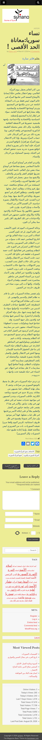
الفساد (28, 578)
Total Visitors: (26, 705)
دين (15, 594)
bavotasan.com (33, 738)
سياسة (33, 598)
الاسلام (17, 570)
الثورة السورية (27, 574)
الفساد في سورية (10, 578)
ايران (15, 581)
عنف (12, 598)
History (37, 28)
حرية (27, 590)
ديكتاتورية (31, 594)
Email (37, 520)
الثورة (11, 569)
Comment (35, 489)
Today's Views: (27, 693)
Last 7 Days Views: (24, 699)
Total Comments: (25, 715)
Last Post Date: (17, 721)
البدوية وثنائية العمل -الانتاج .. (26, 664)
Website (36, 526)
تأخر (26, 586)
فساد (30, 600)
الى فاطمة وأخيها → (31, 466)
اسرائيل (14, 566)
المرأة (31, 582)
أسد (35, 566)
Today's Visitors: (27, 696)
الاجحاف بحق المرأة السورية (24, 451)
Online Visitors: (29, 689)
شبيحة (28, 597)
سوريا (9, 594)
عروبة (16, 598)
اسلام (9, 565)
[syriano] (15, 14)
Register (33, 616)
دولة (8, 590)
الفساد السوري (20, 578)
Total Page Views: (28, 709)
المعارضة (23, 581)
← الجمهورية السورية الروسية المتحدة (12, 466)
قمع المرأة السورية (15, 455)
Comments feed (30, 626)
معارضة (21, 600)
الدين (15, 574)
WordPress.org (31, 629)
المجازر (35, 582)
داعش (13, 589)
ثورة (21, 586)
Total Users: (27, 718)
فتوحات (9, 598)
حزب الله (21, 590)
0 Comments (35, 51)
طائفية (21, 597)
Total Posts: (28, 712)
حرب (15, 586)
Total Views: (26, 702)
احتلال (27, 566)
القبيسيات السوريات (29, 654)
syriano (20, 736)
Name (36, 514)
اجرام (31, 566)
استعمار (19, 566)
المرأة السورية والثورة (31, 455)
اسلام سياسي (30, 570)
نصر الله (16, 600)
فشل (26, 600)
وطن (11, 600)
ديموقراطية (22, 594)
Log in (34, 619)
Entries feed (32, 622)
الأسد (22, 570)
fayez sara (13, 51)
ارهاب (24, 566)
